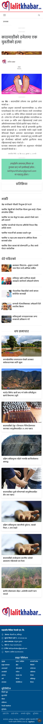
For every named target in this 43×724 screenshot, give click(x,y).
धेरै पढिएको (9, 259)
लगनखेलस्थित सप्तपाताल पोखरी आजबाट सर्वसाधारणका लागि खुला (18, 361)
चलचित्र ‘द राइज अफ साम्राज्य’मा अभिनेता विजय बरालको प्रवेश (19, 239)
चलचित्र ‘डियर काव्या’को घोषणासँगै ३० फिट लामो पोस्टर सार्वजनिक (20, 247)
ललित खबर (11, 62)
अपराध (4, 675)
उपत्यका (4, 682)
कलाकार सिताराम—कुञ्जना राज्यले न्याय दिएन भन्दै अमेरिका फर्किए (25, 267)
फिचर (17, 678)
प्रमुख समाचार (6, 665)
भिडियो (32, 665)
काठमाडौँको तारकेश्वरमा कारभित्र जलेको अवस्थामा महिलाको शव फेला (18, 559)
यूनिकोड (4, 709)
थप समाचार (21, 331)
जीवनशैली (19, 668)
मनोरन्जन (33, 668)
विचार (32, 682)
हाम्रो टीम (6, 713)
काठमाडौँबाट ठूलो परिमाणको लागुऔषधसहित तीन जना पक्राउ (20, 493)
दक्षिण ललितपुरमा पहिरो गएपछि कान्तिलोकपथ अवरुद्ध (20, 460)
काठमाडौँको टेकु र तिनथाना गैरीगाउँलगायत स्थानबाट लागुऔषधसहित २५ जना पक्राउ (19, 427)
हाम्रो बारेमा (14, 713)
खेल (17, 665)
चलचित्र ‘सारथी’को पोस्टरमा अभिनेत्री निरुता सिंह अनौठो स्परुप (20, 226)
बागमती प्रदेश (34, 661)
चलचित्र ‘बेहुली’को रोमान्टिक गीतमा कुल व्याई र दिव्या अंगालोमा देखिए (21, 211)
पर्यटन (17, 671)
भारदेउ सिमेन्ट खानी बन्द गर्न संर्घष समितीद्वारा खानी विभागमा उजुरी (19, 394)
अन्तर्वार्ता (4, 671)
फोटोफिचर (19, 682)
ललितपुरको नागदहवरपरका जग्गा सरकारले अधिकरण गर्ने (24, 318)
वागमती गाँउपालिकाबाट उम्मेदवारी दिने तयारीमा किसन (26, 305)
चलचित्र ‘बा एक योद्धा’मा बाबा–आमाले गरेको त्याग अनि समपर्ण (20, 219)
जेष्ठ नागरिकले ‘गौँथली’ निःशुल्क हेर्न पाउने (17, 204)
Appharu (31, 721)
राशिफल (32, 671)
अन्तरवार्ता (4, 668)
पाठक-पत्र (19, 675)
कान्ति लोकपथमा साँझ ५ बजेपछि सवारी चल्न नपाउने (20, 592)
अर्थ (3, 678)
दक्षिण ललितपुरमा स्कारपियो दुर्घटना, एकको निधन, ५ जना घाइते (19, 526)
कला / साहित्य (20, 661)
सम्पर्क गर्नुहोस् (25, 713)
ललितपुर (32, 678)
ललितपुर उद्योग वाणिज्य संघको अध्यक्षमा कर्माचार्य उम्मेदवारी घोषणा (25, 280)
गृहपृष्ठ (3, 661)
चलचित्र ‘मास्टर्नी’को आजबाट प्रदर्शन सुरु (16, 233)
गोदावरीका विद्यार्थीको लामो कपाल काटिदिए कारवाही (25, 292)
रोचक (32, 675)
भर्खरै (5, 199)
